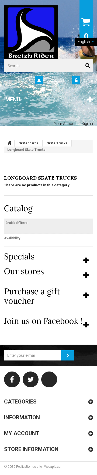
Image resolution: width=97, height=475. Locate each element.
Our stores (24, 271)
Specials (19, 256)
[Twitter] (31, 379)
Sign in (87, 81)
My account (21, 433)
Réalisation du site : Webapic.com (39, 467)
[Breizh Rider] (31, 32)
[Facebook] (12, 379)
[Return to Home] (9, 143)
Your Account (54, 81)
